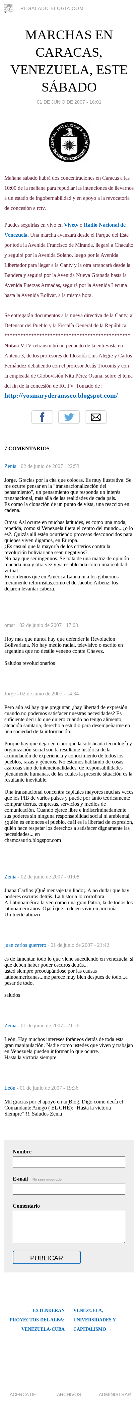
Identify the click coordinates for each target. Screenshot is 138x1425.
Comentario (26, 1206)
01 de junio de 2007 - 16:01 (69, 102)
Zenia (11, 466)
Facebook (42, 417)
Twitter (69, 417)
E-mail (38, 1179)
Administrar (115, 1394)
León (10, 1088)
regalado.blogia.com (52, 8)
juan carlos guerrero (26, 945)
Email (96, 417)
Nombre (22, 1151)
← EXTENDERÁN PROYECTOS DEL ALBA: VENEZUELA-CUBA (37, 1320)
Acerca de (23, 1394)
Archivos (69, 1394)
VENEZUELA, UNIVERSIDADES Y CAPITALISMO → (94, 1320)
